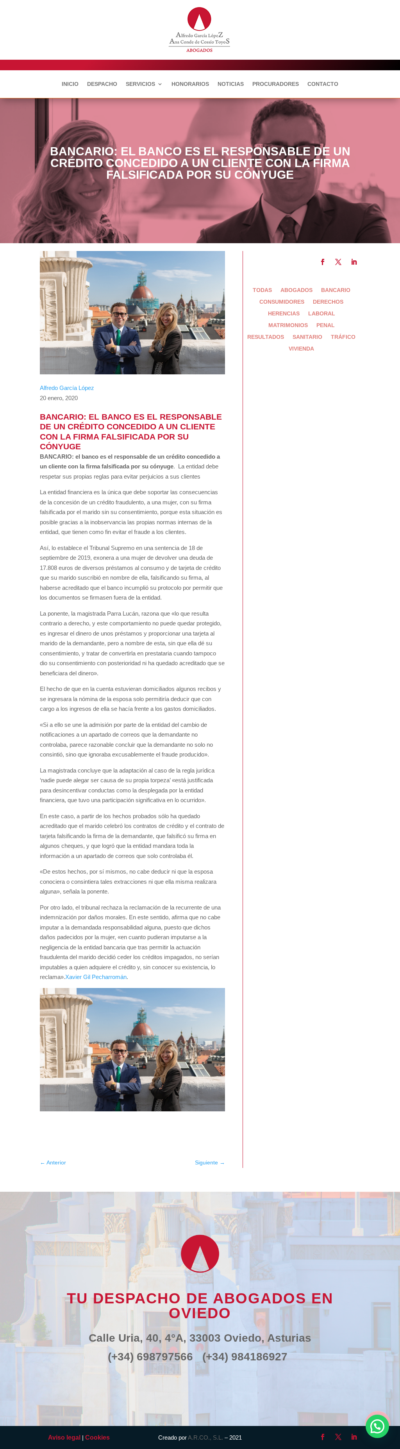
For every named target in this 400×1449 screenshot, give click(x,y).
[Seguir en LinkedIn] (354, 262)
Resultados (265, 337)
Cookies (97, 1437)
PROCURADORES (275, 84)
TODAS (262, 290)
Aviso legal (64, 1437)
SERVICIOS (140, 84)
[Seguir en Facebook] (322, 262)
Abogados (296, 290)
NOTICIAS (231, 84)
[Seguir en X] (338, 262)
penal (325, 325)
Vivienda (301, 349)
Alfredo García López (67, 388)
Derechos (328, 302)
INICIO (70, 84)
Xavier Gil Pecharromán (96, 977)
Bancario (335, 290)
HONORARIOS (190, 84)
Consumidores (281, 302)
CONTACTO (322, 84)
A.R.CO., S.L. (205, 1437)
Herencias (284, 314)
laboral (321, 314)
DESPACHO (102, 84)
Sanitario (307, 337)
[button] (377, 1426)
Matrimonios (288, 325)
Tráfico (343, 337)
